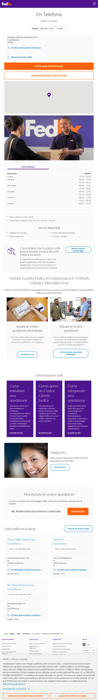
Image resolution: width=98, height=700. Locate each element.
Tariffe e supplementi (59, 652)
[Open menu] (94, 4)
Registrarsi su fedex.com (34, 647)
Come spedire (34, 651)
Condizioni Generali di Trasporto (8, 653)
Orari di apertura (28, 167)
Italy (88, 645)
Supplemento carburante (61, 649)
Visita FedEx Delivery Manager (67, 352)
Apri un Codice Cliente (36, 643)
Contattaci (58, 466)
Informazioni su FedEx (8, 643)
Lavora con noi (6, 646)
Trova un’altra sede (21, 57)
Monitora (78, 511)
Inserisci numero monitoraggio (78, 249)
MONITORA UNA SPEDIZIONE (35, 74)
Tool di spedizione (35, 654)
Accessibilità (5, 649)
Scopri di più (16, 433)
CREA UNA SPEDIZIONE (33, 65)
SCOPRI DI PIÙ (25, 353)
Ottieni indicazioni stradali (24, 48)
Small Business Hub (59, 646)
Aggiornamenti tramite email (62, 643)
